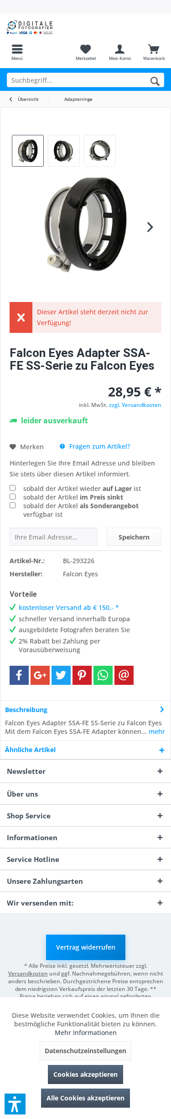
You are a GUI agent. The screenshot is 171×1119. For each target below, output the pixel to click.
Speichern (134, 537)
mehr (156, 731)
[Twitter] (61, 675)
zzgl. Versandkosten (135, 405)
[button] (15, 1104)
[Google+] (40, 675)
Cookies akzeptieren (85, 1074)
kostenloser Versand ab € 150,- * (69, 607)
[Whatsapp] (103, 675)
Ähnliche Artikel (30, 749)
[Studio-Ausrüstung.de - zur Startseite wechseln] (43, 27)
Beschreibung (26, 709)
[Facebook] (19, 675)
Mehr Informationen (86, 1032)
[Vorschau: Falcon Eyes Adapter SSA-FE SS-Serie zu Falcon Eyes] (28, 151)
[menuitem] (17, 52)
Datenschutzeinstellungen (85, 1050)
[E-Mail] (124, 675)
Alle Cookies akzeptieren (85, 1098)
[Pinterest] (82, 675)
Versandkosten (28, 973)
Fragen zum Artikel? (98, 446)
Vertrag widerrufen (85, 947)
